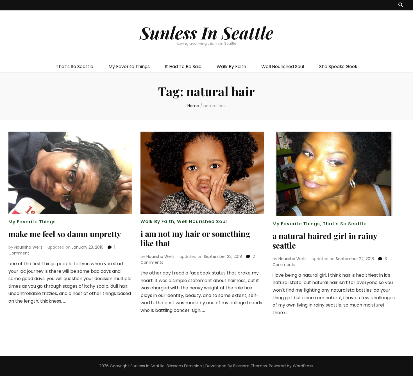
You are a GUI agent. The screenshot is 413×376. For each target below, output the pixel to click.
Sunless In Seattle (206, 32)
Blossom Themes (250, 366)
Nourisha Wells (28, 247)
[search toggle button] (400, 5)
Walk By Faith (231, 66)
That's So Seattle (345, 223)
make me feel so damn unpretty (64, 234)
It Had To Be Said (183, 66)
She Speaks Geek (338, 66)
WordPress (303, 366)
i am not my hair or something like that (195, 238)
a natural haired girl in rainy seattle (325, 241)
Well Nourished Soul (282, 66)
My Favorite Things (129, 66)
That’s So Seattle (74, 66)
